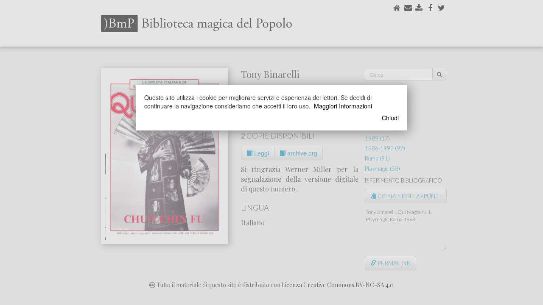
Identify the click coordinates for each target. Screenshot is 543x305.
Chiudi (390, 118)
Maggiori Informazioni (343, 106)
